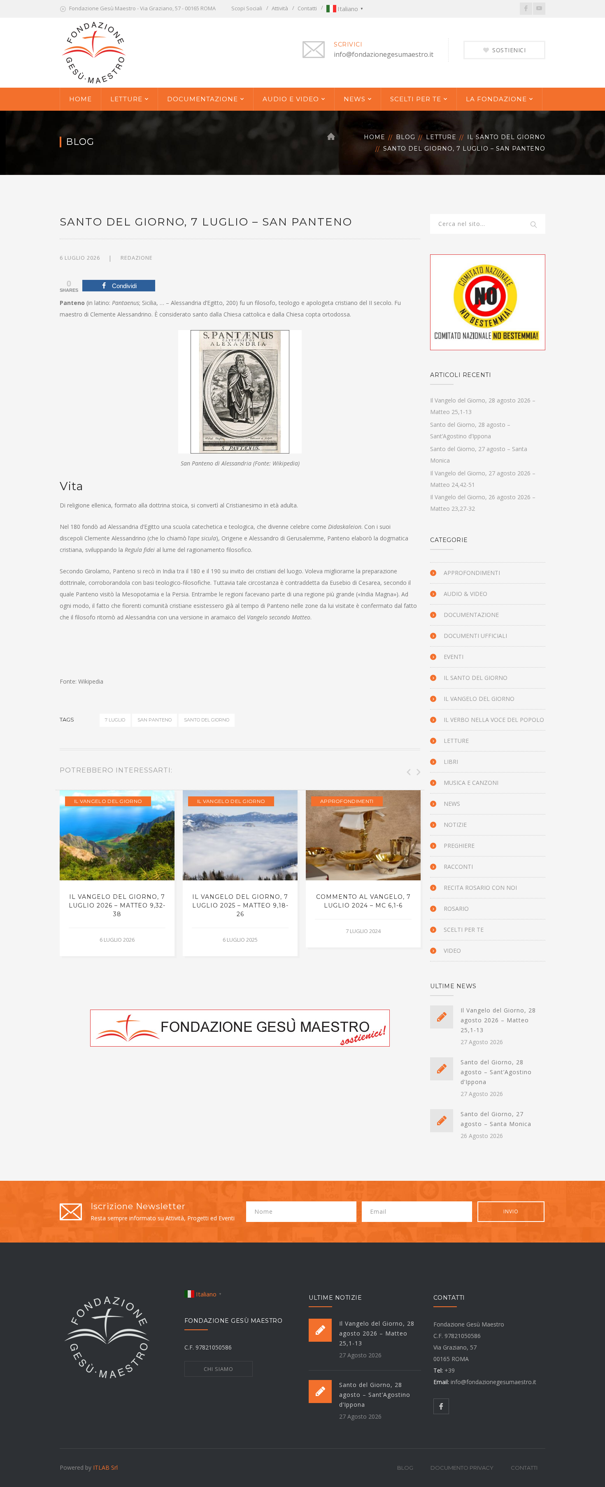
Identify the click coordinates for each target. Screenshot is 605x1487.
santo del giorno (206, 720)
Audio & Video (465, 594)
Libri (451, 762)
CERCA (534, 225)
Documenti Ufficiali (475, 636)
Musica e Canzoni (471, 783)
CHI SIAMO (218, 1369)
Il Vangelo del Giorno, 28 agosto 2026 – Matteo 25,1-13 (498, 1020)
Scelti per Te (464, 929)
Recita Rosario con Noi (480, 887)
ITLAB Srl (105, 1467)
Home (374, 137)
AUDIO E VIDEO (291, 99)
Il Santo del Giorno (506, 137)
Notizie (455, 824)
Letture (441, 137)
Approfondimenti (347, 801)
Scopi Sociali (246, 8)
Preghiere (459, 845)
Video (452, 950)
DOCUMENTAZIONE (202, 99)
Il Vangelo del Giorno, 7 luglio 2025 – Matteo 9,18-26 (240, 905)
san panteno (154, 720)
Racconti (458, 866)
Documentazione (471, 615)
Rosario (456, 908)
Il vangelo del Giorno (108, 801)
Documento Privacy (461, 1467)
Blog (405, 137)
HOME (80, 99)
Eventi (453, 657)
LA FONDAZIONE (496, 99)
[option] (117, 873)
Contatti (307, 8)
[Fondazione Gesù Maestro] (94, 52)
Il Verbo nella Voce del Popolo (494, 720)
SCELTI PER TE (415, 99)
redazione (137, 257)
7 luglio (115, 720)
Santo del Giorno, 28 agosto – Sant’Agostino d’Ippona (496, 1072)
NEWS (354, 99)
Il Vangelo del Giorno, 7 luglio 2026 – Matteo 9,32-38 (117, 905)
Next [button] (417, 772)
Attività (280, 8)
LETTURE (126, 99)
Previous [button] (407, 772)
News (452, 803)
